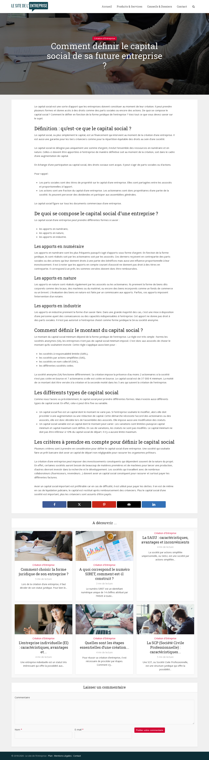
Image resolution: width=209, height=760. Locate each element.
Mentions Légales (63, 755)
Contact (182, 6)
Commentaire (22, 697)
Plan (50, 755)
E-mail (79, 729)
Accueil (107, 6)
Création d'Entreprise (104, 38)
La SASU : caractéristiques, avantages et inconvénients (165, 539)
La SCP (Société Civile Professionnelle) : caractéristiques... (165, 647)
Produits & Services (129, 6)
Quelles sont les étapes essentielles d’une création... (104, 645)
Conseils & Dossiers (159, 6)
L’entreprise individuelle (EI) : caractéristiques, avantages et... (43, 647)
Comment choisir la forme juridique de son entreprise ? (43, 571)
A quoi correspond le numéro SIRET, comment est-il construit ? (104, 574)
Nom (18, 729)
